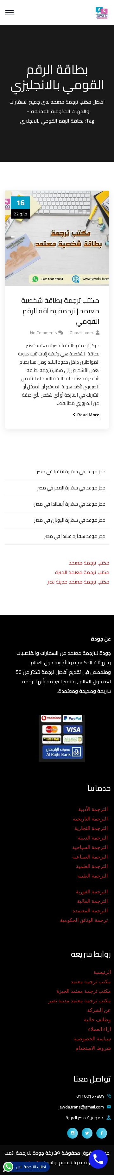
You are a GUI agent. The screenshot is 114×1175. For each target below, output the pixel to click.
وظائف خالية (97, 1019)
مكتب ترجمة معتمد (89, 562)
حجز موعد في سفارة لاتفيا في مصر (71, 471)
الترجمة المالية (92, 901)
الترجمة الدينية (93, 837)
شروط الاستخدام (93, 1048)
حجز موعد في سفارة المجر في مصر (71, 487)
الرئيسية (102, 972)
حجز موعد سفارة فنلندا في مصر (74, 536)
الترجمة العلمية (92, 866)
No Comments (43, 333)
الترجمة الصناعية (90, 856)
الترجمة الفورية (92, 891)
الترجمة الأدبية (93, 809)
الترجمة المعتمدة (90, 910)
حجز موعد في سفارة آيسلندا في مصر (69, 503)
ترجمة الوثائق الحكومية (84, 920)
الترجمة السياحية (90, 847)
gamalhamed (82, 333)
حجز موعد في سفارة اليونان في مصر (69, 520)
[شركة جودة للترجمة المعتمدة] (101, 12)
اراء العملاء (99, 1029)
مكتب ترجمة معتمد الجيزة (82, 572)
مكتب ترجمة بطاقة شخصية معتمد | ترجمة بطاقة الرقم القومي (60, 311)
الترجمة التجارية (91, 828)
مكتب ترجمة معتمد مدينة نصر (78, 581)
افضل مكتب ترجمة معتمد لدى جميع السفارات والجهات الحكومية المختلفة (57, 106)
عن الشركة (99, 1010)
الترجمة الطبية (92, 875)
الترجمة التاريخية (90, 818)
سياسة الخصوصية (92, 1038)
